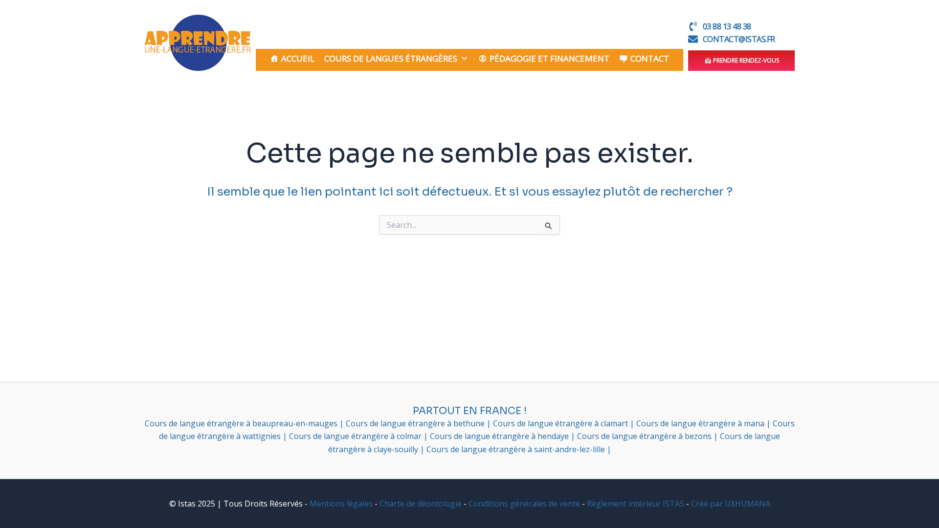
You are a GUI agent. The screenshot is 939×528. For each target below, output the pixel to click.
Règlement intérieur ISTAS (635, 503)
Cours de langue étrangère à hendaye (500, 436)
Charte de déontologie (421, 503)
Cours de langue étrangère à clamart (561, 423)
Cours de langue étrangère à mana (701, 423)
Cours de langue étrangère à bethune (416, 423)
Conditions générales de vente (524, 503)
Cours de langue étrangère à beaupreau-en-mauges (242, 423)
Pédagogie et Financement (549, 58)
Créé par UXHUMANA (730, 503)
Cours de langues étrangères (390, 58)
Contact (649, 58)
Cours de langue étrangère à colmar (356, 436)
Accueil (297, 58)
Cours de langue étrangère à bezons (645, 436)
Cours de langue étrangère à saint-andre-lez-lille (516, 449)
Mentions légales (341, 503)
